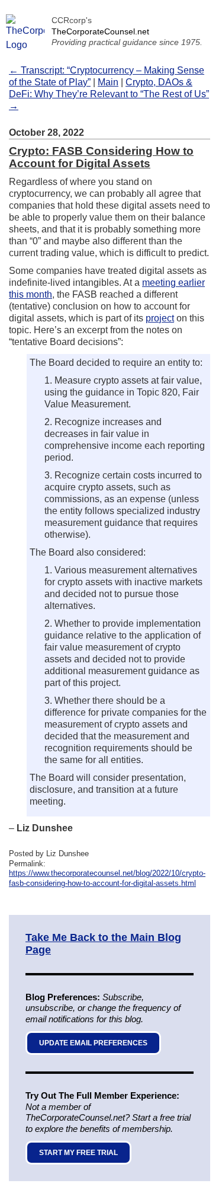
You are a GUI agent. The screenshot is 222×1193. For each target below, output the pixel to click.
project (160, 318)
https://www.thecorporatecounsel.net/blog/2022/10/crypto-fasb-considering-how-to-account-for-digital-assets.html (107, 878)
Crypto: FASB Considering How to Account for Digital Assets (101, 157)
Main (108, 82)
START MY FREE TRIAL (78, 1153)
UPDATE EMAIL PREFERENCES (93, 1043)
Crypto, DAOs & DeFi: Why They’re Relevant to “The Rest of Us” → (109, 94)
